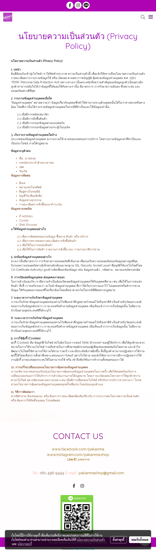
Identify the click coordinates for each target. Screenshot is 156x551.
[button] (142, 17)
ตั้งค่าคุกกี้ (118, 539)
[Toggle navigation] (150, 17)
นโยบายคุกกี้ (25, 544)
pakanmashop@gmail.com (101, 473)
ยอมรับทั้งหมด (139, 539)
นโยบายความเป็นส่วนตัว (91, 539)
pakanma (84, 459)
